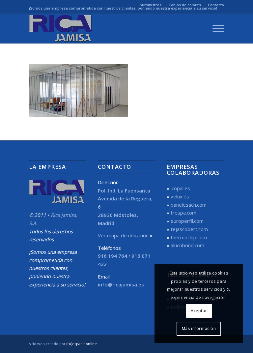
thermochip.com (189, 237)
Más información (199, 328)
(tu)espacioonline (82, 343)
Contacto (216, 4)
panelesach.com (189, 204)
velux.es (180, 196)
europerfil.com (187, 221)
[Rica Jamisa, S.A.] (61, 28)
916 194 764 (112, 255)
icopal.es (180, 188)
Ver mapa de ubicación (123, 235)
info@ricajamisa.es (121, 284)
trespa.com (183, 212)
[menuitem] (150, 5)
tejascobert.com (189, 229)
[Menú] (215, 28)
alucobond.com (187, 245)
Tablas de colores (184, 4)
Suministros (150, 4)
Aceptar (199, 310)
